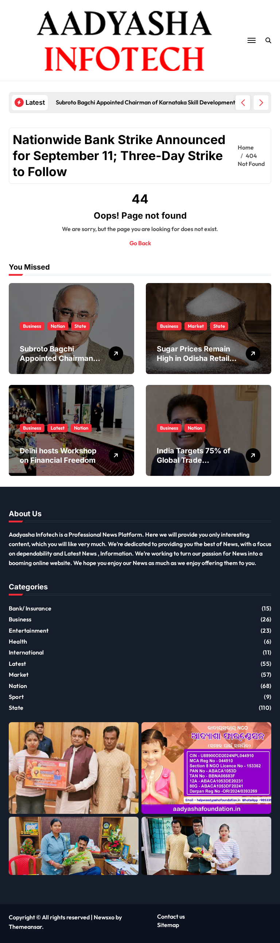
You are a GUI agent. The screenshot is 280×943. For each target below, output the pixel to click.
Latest (58, 428)
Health (18, 641)
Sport (16, 696)
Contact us (171, 916)
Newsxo (104, 917)
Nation (58, 326)
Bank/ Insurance (30, 608)
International (26, 652)
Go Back (140, 243)
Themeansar (25, 926)
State (80, 326)
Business (32, 326)
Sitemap (168, 924)
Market (196, 326)
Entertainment (29, 630)
